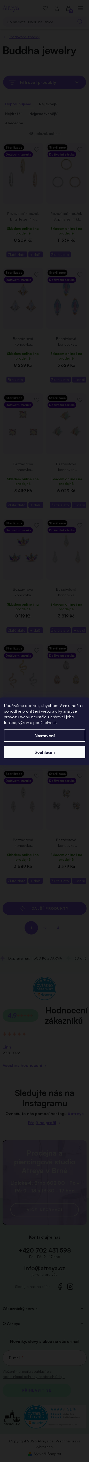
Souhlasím (45, 752)
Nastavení (45, 735)
